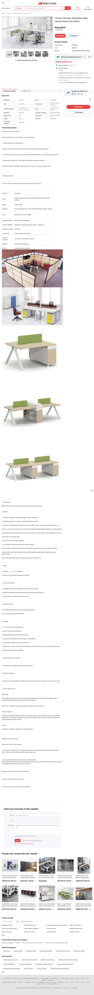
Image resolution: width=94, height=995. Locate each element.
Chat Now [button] (74, 36)
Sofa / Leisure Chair (75, 925)
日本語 (77, 982)
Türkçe (38, 984)
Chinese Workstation (9, 964)
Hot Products (7, 978)
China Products (17, 978)
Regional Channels (74, 978)
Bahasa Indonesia (53, 984)
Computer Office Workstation (65, 964)
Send (17, 840)
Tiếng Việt (44, 984)
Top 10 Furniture (28, 968)
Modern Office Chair (30, 925)
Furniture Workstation (25, 964)
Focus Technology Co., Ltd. (35, 987)
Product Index (84, 978)
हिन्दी (82, 982)
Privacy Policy (74, 987)
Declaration (66, 987)
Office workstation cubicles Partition (57, 925)
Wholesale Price (55, 978)
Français (33, 982)
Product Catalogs (28, 921)
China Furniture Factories (10, 960)
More (3, 972)
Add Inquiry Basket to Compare (27, 60)
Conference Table (31, 951)
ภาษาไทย (87, 982)
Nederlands (61, 982)
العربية (67, 982)
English (15, 982)
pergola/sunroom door (76, 928)
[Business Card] (90, 99)
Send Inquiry (60, 36)
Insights (51, 980)
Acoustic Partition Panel (63, 951)
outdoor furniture (74, 932)
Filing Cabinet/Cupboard (31, 928)
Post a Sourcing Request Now (24, 844)
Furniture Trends (41, 968)
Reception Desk (51, 928)
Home (3, 13)
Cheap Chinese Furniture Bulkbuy (59, 968)
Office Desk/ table (7, 925)
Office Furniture (17, 13)
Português (27, 982)
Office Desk (6, 951)
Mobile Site (44, 980)
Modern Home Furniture (48, 960)
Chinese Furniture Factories (29, 960)
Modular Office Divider (46, 951)
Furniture (9, 13)
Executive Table (17, 951)
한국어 (72, 982)
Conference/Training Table (9, 928)
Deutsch (54, 982)
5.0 (73, 94)
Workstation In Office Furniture (44, 964)
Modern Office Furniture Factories (68, 960)
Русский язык (41, 982)
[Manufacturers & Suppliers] (47, 3)
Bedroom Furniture (29, 932)
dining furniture (51, 932)
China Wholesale (45, 978)
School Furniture (6, 932)
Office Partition (26, 13)
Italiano (48, 982)
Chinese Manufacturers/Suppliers (30, 978)
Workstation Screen (79, 951)
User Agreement (57, 987)
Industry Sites (64, 978)
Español (20, 982)
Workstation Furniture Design (11, 968)
